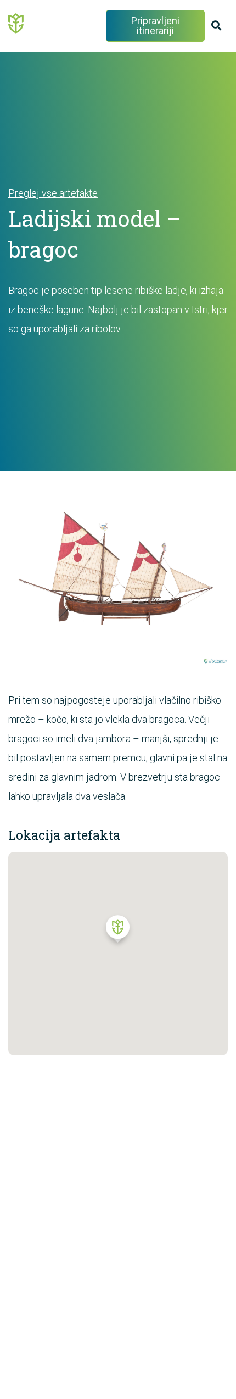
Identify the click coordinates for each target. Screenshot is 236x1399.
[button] (117, 931)
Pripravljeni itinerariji (155, 25)
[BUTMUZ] (16, 22)
